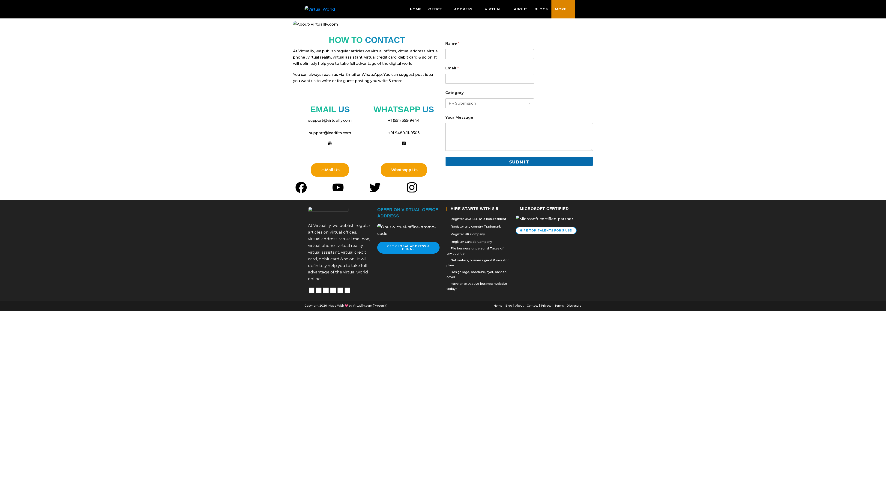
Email (452, 68)
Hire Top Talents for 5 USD (546, 230)
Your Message (459, 117)
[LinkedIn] (340, 290)
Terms (559, 305)
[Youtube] (333, 290)
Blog (509, 305)
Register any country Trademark (476, 226)
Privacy (546, 305)
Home (498, 305)
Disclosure (574, 305)
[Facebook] (319, 290)
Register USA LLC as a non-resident (478, 219)
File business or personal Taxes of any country (474, 250)
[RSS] (347, 290)
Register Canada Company (471, 241)
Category (454, 93)
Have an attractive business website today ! (476, 286)
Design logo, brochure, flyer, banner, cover (476, 274)
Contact (532, 305)
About (519, 305)
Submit (519, 162)
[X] (311, 290)
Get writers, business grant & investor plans (477, 262)
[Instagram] (326, 290)
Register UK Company (468, 234)
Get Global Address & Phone (408, 247)
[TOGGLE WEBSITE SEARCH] (580, 9)
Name (452, 43)
